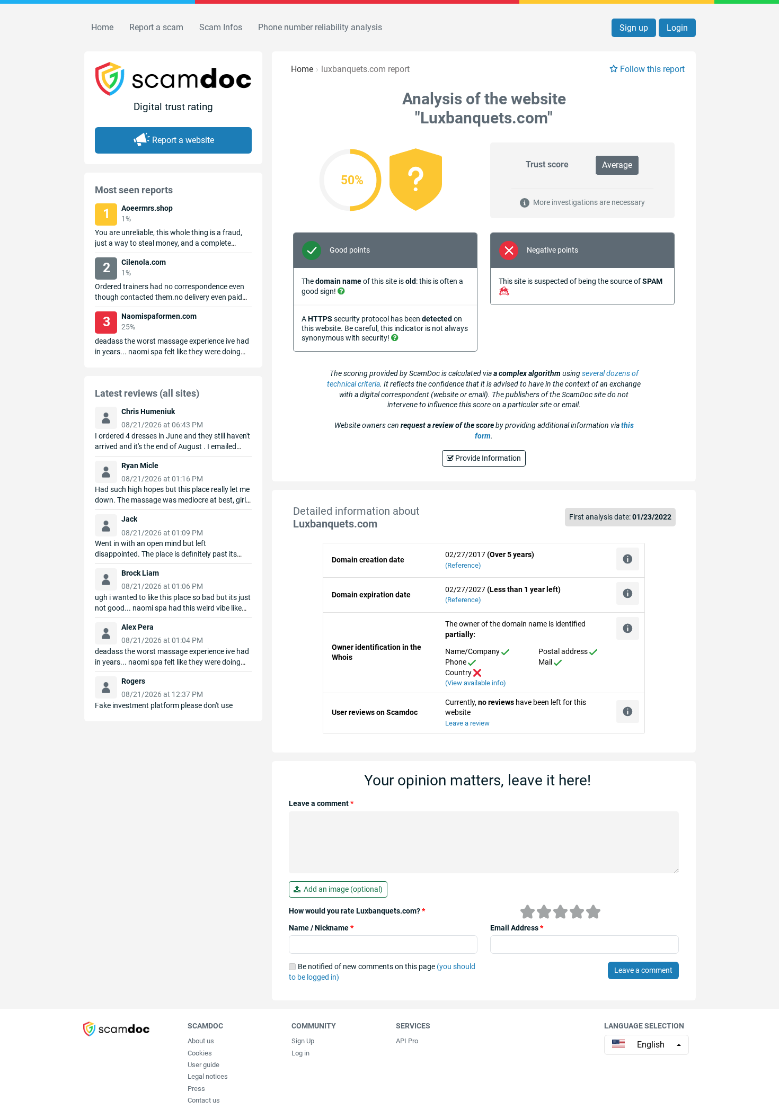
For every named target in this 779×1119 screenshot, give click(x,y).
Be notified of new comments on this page (382, 971)
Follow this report (652, 69)
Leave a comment (321, 803)
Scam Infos (220, 27)
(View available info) (475, 683)
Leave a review (467, 723)
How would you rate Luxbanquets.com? (357, 911)
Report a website (183, 140)
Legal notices (208, 1076)
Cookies (200, 1053)
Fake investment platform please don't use (164, 705)
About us (201, 1041)
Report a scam (156, 27)
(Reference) (463, 565)
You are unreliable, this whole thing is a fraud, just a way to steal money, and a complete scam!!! (168, 243)
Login (677, 28)
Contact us (204, 1100)
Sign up (633, 28)
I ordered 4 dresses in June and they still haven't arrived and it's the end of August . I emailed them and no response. (172, 446)
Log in (300, 1053)
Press (196, 1089)
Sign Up (302, 1041)
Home (102, 27)
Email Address (516, 928)
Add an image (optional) (341, 889)
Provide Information (487, 458)
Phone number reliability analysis (320, 27)
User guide (203, 1065)
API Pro (407, 1041)
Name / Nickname (321, 928)
